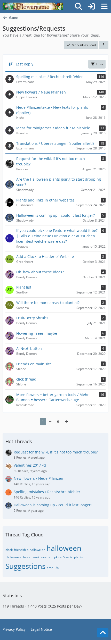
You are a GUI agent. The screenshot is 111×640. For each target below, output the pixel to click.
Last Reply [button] (24, 64)
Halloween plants (17, 557)
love (43, 557)
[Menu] (104, 6)
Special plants (73, 557)
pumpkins (55, 557)
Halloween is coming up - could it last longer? (53, 504)
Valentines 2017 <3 (30, 465)
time (50, 568)
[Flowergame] (33, 6)
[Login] (91, 6)
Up (56, 568)
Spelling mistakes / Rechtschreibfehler (47, 491)
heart (35, 557)
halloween (63, 548)
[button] (103, 45)
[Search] (78, 6)
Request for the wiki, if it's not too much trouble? (56, 452)
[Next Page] (66, 421)
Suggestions (25, 566)
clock (9, 550)
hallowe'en (37, 550)
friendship (21, 550)
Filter (100, 64)
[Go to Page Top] (102, 632)
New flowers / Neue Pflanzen (38, 478)
